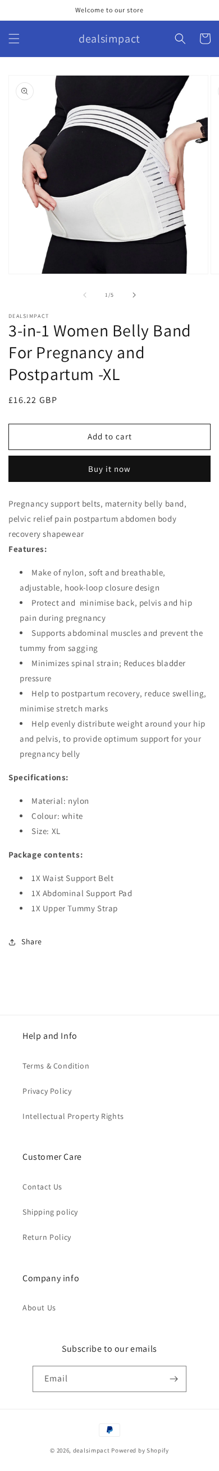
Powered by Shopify (140, 1450)
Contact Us (42, 1187)
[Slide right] (134, 295)
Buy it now (109, 468)
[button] (14, 38)
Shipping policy (50, 1212)
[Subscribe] (173, 1379)
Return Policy (46, 1237)
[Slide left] (84, 295)
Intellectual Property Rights (73, 1116)
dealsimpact (91, 1450)
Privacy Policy (46, 1091)
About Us (39, 1308)
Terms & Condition (55, 1066)
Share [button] (31, 941)
